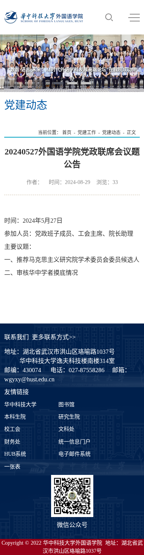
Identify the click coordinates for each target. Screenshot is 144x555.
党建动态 (111, 132)
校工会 (12, 429)
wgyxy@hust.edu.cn (29, 379)
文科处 (66, 429)
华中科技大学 (20, 404)
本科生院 (15, 417)
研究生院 (69, 417)
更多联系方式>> (54, 337)
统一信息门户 (74, 442)
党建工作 (87, 132)
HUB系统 (15, 454)
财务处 (12, 442)
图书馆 (66, 404)
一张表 (12, 467)
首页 (66, 132)
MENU (134, 17)
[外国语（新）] (43, 17)
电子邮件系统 (74, 454)
